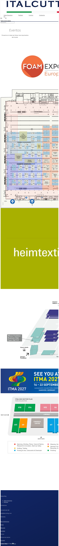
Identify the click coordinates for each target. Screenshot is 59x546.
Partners (20, 15)
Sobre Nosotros (8, 15)
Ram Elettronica (5, 521)
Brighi (2, 524)
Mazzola (3, 528)
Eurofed (3, 540)
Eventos (31, 15)
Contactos (42, 15)
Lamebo (3, 531)
